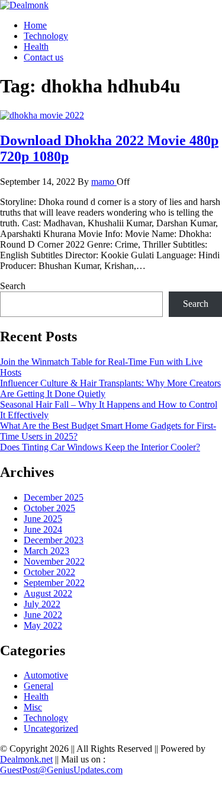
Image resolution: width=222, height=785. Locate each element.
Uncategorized (51, 728)
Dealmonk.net (26, 759)
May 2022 (43, 625)
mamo (104, 182)
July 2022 (42, 604)
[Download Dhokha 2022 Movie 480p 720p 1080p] (42, 115)
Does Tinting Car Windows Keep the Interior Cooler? (100, 447)
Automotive (46, 675)
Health (36, 46)
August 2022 (48, 593)
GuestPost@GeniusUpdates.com (61, 770)
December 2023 (53, 540)
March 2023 (46, 551)
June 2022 (43, 615)
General (38, 686)
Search (12, 286)
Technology (46, 36)
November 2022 (54, 561)
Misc (33, 707)
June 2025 (43, 519)
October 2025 (49, 508)
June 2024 (43, 529)
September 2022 (54, 583)
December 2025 (53, 497)
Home (35, 25)
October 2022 (49, 572)
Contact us (43, 57)
